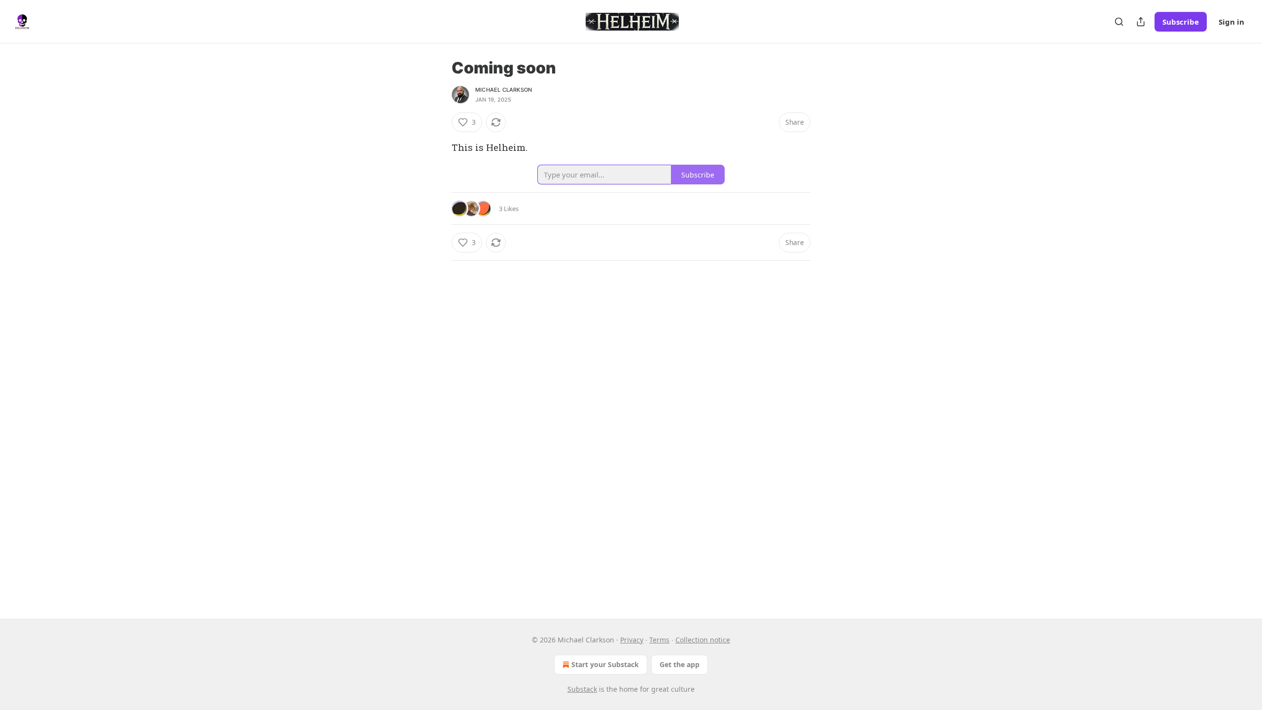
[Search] (1119, 22)
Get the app (680, 664)
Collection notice (702, 639)
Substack (582, 689)
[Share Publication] (1141, 22)
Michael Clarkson (503, 89)
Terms (659, 639)
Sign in (1231, 22)
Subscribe (1180, 22)
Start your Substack (605, 664)
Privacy (631, 639)
